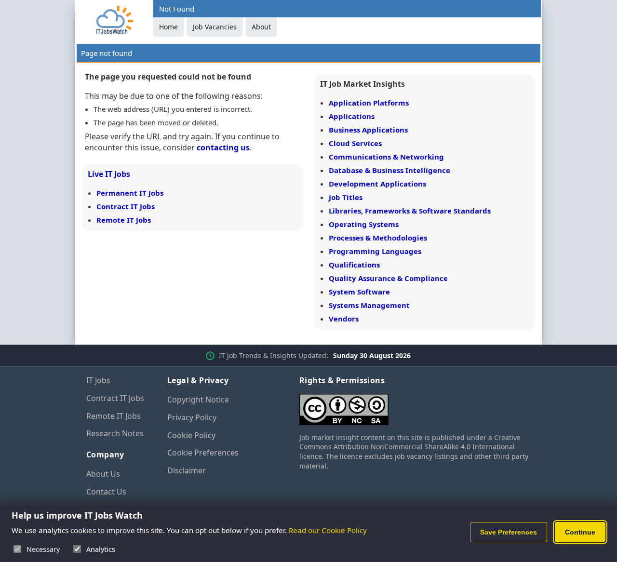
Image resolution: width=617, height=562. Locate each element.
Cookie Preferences (203, 452)
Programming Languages (375, 251)
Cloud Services (355, 143)
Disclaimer (186, 470)
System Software (359, 291)
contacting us (223, 147)
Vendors (344, 318)
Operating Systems (364, 224)
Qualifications (354, 264)
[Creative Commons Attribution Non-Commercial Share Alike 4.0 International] (415, 405)
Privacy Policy (191, 417)
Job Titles (345, 197)
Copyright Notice (198, 399)
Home (168, 26)
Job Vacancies (215, 26)
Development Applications (377, 183)
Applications (352, 116)
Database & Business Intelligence (389, 170)
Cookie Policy (191, 435)
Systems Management (369, 305)
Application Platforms (369, 102)
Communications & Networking (386, 156)
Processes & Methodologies (378, 237)
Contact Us (106, 491)
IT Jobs (98, 380)
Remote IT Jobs (123, 220)
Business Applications (368, 129)
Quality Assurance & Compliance (388, 278)
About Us (103, 473)
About (261, 26)
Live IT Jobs (109, 174)
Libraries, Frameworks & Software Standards (410, 210)
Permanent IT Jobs (129, 193)
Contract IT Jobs (125, 206)
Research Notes (115, 433)
